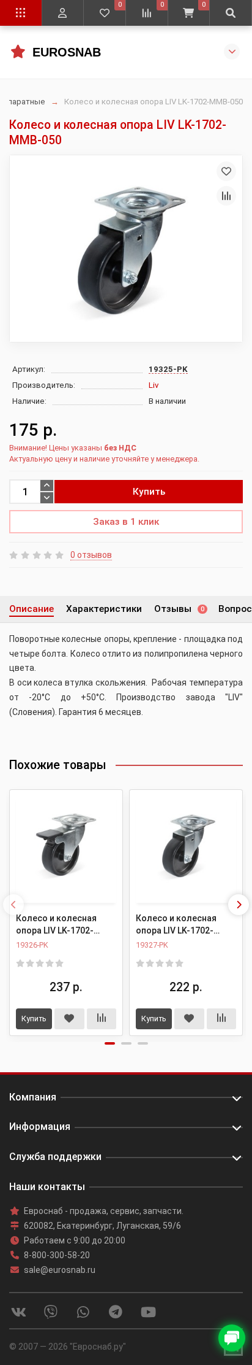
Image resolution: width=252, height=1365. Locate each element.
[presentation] (13, 904)
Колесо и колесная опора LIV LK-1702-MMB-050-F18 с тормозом (56, 925)
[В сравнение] (226, 196)
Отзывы (179, 608)
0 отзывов (91, 555)
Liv (153, 385)
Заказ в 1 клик (126, 521)
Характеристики (104, 608)
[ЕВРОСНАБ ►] (17, 51)
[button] (110, 1043)
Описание (31, 608)
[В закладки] (226, 171)
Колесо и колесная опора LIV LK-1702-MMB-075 (176, 925)
